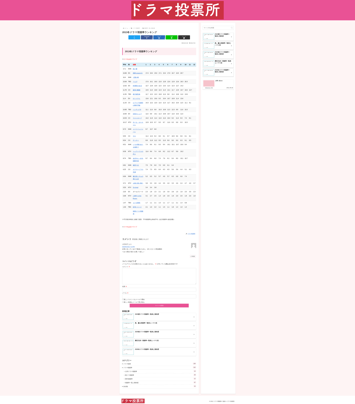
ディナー (136, 140)
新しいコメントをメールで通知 (134, 299)
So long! (135, 187)
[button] (231, 28)
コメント (126, 266)
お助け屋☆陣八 (138, 183)
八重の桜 (136, 77)
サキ (134, 136)
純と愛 (135, 69)
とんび (135, 81)
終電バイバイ (137, 207)
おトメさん (136, 98)
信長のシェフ (137, 114)
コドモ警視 (136, 203)
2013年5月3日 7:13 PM (128, 246)
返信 (193, 256)
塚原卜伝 (136, 165)
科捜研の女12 (137, 86)
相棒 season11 (138, 73)
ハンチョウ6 (137, 109)
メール (125, 293)
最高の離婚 (136, 90)
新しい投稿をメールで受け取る (134, 302)
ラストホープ (137, 118)
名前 (124, 286)
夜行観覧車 (136, 94)
